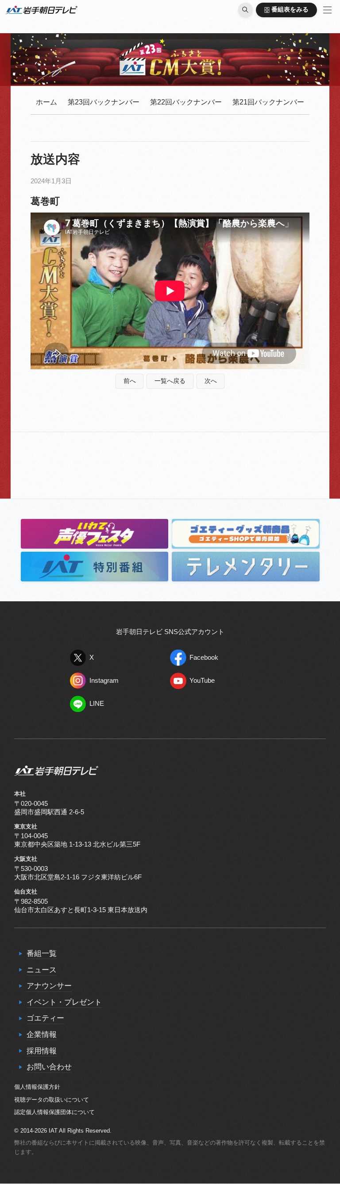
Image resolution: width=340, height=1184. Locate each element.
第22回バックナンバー (186, 102)
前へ (130, 381)
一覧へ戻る (170, 381)
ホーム (46, 102)
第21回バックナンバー (268, 102)
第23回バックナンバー (103, 102)
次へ (211, 381)
